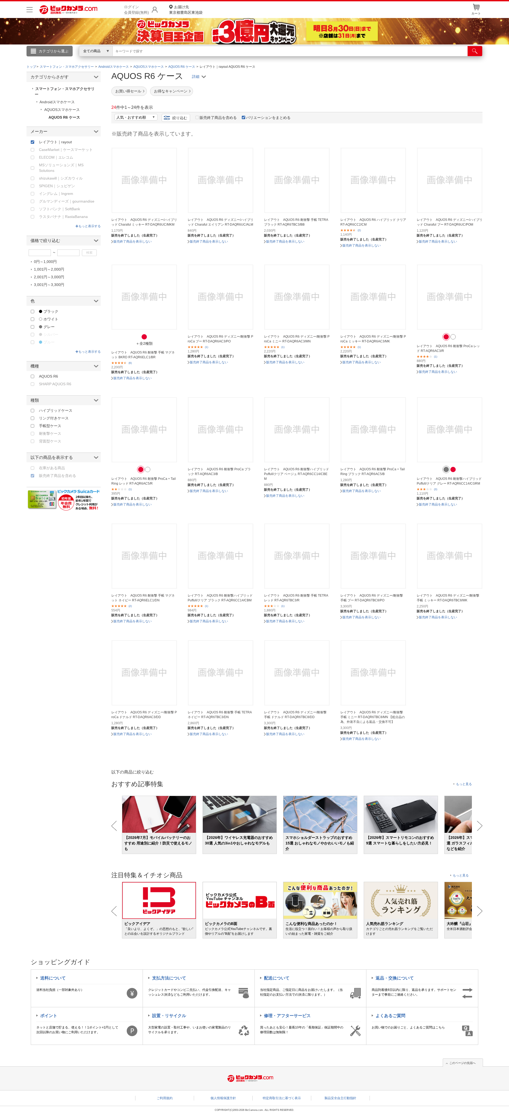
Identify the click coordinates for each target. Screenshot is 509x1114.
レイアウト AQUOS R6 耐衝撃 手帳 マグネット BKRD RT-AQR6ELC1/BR (143, 355)
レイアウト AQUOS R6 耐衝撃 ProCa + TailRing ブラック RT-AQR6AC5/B (372, 471)
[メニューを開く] (29, 9)
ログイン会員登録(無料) (136, 10)
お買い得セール (128, 91)
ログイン (140, 60)
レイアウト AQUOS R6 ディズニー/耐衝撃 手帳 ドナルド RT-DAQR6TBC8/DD (295, 714)
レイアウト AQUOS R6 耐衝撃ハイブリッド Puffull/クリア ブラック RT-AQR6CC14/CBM (220, 598)
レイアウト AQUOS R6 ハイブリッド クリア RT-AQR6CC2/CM (373, 222)
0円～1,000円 (45, 262)
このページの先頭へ (462, 1062)
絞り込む (179, 118)
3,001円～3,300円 (49, 285)
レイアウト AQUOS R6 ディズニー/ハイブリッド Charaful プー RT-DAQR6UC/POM (449, 222)
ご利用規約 (165, 1098)
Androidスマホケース (57, 102)
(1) (206, 347)
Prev (114, 826)
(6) (130, 362)
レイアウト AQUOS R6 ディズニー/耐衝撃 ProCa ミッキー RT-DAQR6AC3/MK (373, 339)
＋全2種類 (144, 343)
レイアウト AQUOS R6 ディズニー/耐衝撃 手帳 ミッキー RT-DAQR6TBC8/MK (448, 598)
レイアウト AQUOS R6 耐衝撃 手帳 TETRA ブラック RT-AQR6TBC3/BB (296, 222)
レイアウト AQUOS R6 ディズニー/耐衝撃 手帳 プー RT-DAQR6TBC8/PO (371, 598)
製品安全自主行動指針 (340, 1098)
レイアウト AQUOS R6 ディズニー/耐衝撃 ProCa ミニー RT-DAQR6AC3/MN (297, 339)
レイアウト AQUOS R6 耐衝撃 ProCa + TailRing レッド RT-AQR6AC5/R (143, 481)
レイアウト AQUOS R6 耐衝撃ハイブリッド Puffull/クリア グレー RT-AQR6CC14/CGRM (449, 481)
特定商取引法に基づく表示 (282, 1098)
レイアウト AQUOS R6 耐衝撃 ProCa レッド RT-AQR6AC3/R (448, 348)
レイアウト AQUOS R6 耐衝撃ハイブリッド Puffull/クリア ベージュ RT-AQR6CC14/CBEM (296, 474)
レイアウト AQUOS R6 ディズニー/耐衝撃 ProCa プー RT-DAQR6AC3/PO (220, 339)
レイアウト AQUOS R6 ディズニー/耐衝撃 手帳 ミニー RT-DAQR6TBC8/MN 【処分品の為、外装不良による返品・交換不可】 (372, 717)
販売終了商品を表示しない (132, 241)
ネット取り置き (323, 58)
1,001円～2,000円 (49, 269)
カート (476, 13)
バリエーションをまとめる (268, 117)
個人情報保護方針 (223, 1098)
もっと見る (464, 784)
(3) (435, 489)
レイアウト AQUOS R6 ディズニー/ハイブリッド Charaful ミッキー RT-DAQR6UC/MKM (144, 222)
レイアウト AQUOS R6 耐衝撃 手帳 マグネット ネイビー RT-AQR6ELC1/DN (143, 598)
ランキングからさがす (233, 58)
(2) (359, 230)
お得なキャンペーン (170, 91)
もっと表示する (89, 226)
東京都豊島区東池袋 (186, 10)
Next (479, 826)
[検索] (475, 51)
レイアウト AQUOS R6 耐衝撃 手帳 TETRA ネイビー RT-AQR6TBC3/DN (220, 714)
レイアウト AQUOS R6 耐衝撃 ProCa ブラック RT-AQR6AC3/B (219, 471)
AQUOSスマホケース (62, 110)
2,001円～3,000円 (49, 277)
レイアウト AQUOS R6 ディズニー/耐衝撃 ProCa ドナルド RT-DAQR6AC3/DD (144, 714)
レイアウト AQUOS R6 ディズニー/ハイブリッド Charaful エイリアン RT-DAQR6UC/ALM (220, 222)
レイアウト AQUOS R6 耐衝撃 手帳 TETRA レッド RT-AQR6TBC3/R (296, 598)
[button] (144, 336)
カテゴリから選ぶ (53, 51)
